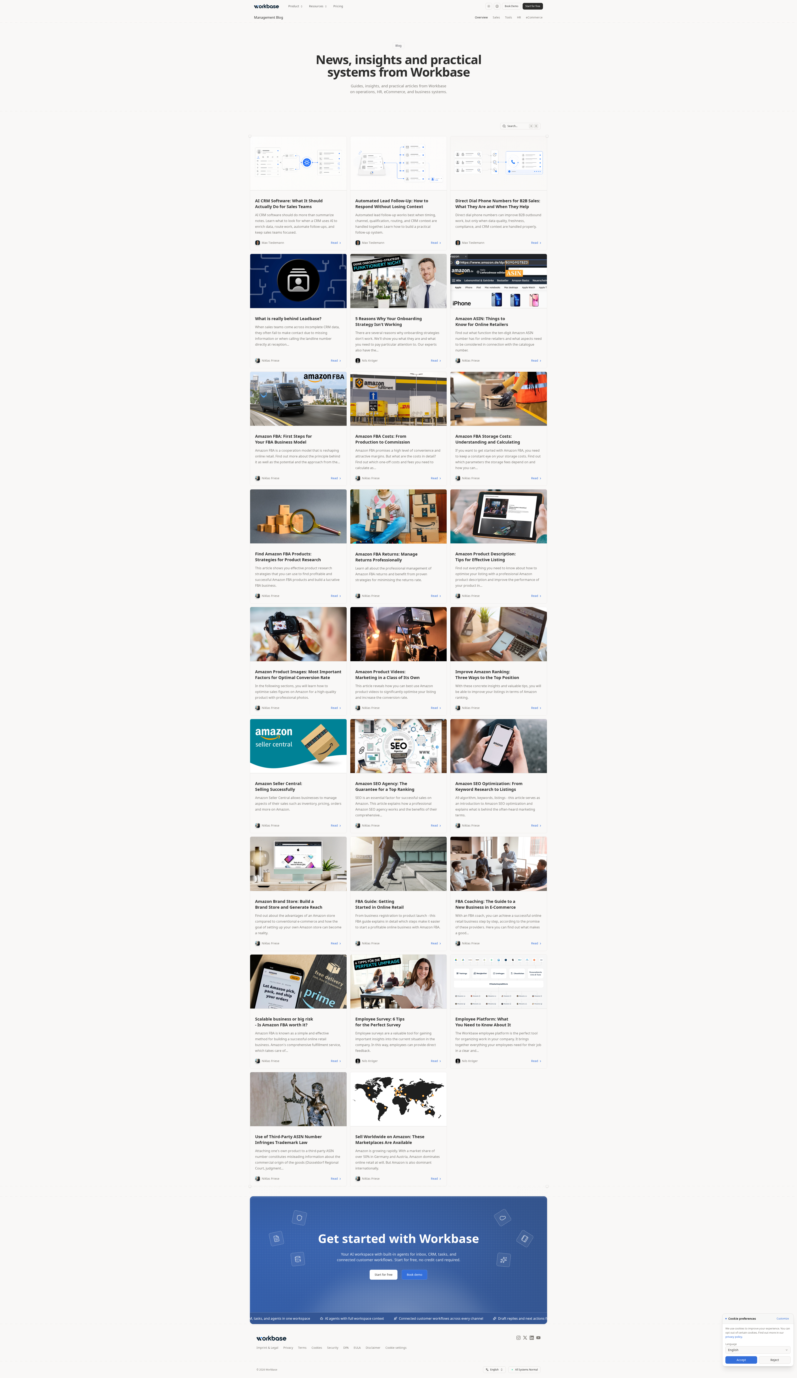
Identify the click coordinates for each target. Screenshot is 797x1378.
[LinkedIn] (532, 1338)
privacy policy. (734, 1337)
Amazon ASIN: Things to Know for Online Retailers (481, 321)
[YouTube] (538, 1338)
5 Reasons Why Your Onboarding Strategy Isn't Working (388, 321)
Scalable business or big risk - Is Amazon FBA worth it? (284, 1022)
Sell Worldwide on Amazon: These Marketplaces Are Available (389, 1139)
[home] (267, 6)
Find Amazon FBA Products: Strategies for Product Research (288, 556)
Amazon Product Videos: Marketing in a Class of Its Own (387, 674)
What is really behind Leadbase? (288, 318)
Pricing (338, 6)
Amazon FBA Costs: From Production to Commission (382, 439)
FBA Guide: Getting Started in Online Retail (379, 904)
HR (519, 17)
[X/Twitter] (525, 1338)
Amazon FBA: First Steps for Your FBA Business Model (283, 439)
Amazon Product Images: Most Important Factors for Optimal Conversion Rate (298, 674)
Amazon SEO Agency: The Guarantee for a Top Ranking (384, 786)
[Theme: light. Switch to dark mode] (488, 6)
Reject (774, 1360)
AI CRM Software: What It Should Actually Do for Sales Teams (289, 203)
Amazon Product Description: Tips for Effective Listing (485, 556)
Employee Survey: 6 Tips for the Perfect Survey (380, 1022)
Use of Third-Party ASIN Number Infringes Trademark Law (288, 1139)
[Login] (497, 6)
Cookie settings (396, 1348)
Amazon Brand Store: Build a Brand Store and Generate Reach (288, 904)
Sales (496, 17)
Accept (741, 1360)
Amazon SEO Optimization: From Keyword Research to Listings (489, 786)
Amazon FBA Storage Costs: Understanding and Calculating (487, 439)
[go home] (271, 1338)
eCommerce (534, 17)
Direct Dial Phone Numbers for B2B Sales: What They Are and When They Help (497, 203)
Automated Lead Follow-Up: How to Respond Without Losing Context (391, 203)
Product (293, 6)
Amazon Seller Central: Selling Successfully (278, 786)
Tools (508, 17)
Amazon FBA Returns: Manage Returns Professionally (386, 557)
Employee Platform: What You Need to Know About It (483, 1022)
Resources (316, 6)
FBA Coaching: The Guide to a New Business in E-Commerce (485, 904)
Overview (481, 17)
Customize (783, 1318)
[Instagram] (518, 1338)
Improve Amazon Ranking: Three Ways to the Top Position (487, 674)
